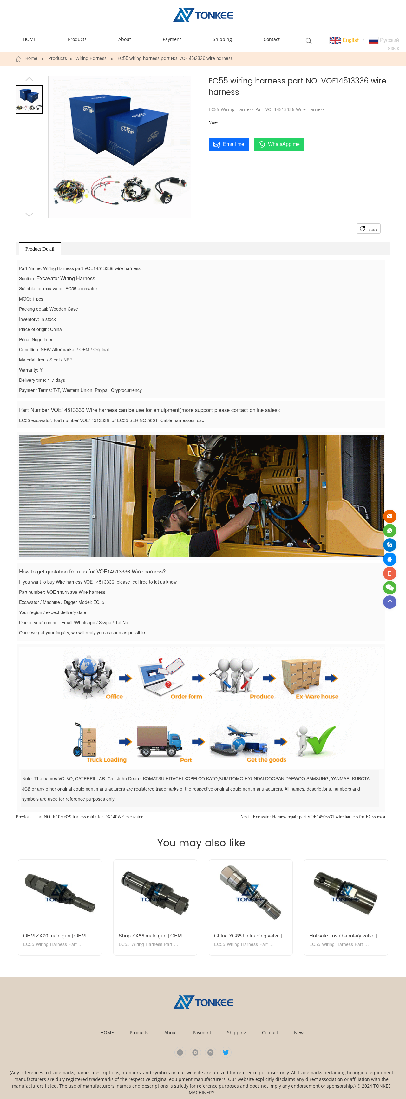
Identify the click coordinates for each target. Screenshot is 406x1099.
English (350, 39)
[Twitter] (226, 1052)
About (170, 1032)
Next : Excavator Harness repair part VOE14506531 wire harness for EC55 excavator (315, 816)
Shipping (236, 1032)
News (300, 1032)
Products (58, 59)
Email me (233, 144)
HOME (107, 1032)
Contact (270, 1032)
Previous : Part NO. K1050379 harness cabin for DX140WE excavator (79, 816)
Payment (202, 1032)
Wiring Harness (91, 59)
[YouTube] (195, 1052)
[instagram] (210, 1052)
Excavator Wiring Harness (65, 278)
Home (31, 59)
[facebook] (180, 1052)
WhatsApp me (284, 144)
